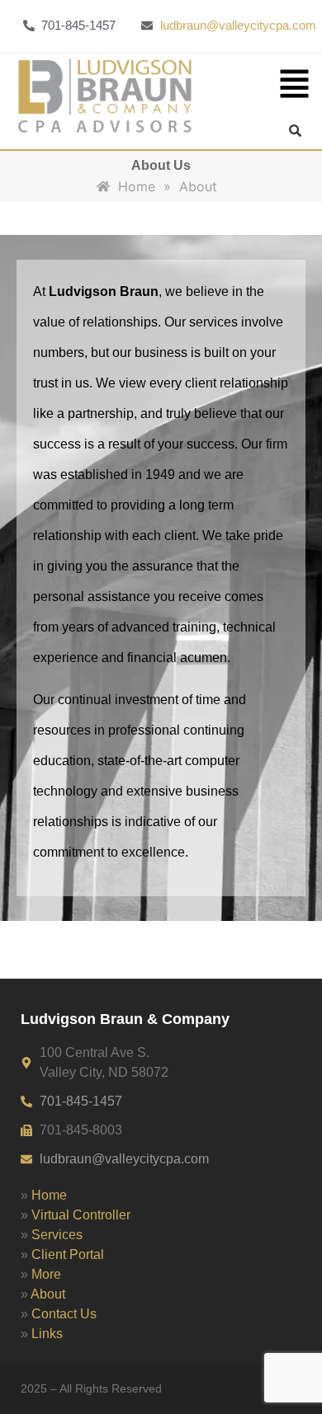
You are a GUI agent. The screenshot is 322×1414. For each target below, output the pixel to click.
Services (57, 1235)
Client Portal (67, 1254)
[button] (295, 86)
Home (49, 1195)
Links (47, 1334)
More (46, 1274)
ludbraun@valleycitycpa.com (238, 25)
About (48, 1294)
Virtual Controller (80, 1215)
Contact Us (64, 1314)
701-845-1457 (81, 1101)
